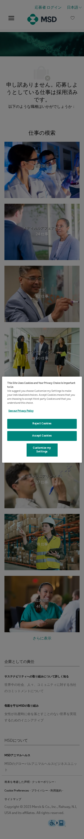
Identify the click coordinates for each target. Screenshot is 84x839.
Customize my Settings (42, 450)
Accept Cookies (42, 435)
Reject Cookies (42, 423)
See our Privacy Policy (21, 411)
